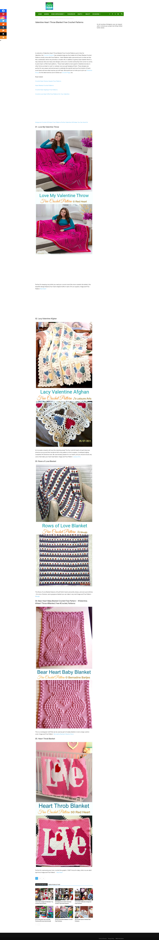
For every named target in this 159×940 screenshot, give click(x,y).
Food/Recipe (71, 14)
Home (36, 18)
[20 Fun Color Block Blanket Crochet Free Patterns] (64, 912)
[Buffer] (3, 34)
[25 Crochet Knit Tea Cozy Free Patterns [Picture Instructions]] (44, 912)
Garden (46, 14)
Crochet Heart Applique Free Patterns (46, 90)
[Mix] (3, 30)
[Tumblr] (3, 27)
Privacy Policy (111, 938)
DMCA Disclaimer (120, 938)
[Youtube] (118, 14)
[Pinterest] (112, 14)
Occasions (95, 14)
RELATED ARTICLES (41, 884)
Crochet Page (66, 72)
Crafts (80, 14)
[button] (122, 14)
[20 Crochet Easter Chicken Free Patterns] (84, 912)
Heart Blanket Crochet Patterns (44, 85)
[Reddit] (3, 24)
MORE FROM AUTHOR (54, 884)
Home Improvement (57, 14)
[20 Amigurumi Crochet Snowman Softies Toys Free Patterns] (64, 894)
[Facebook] (109, 14)
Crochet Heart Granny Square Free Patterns (48, 81)
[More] (3, 37)
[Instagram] (3, 17)
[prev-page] (36, 924)
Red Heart (43, 289)
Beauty (88, 14)
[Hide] (0, 40)
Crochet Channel (49, 55)
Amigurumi (38, 899)
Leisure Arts (77, 457)
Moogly (37, 596)
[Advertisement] (93, 6)
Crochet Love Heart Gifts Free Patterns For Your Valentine (52, 94)
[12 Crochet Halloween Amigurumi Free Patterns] (84, 894)
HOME (40, 14)
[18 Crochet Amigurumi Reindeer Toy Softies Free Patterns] (44, 894)
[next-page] (39, 924)
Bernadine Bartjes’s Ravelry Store (64, 734)
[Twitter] (115, 14)
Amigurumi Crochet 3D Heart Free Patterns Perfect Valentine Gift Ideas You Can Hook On (61, 122)
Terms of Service (103, 938)
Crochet (46, 18)
